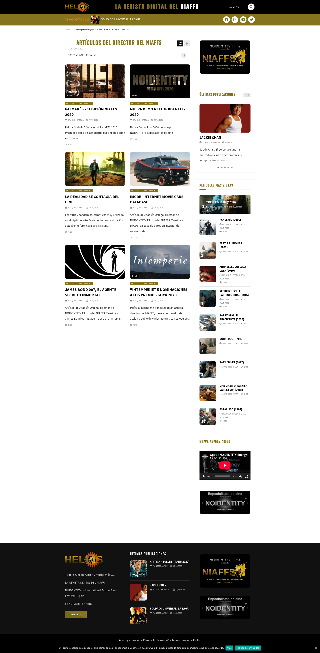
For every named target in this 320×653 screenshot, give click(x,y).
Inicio (67, 29)
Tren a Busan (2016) (221, 202)
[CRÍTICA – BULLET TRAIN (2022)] (138, 568)
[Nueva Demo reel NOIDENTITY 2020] (160, 81)
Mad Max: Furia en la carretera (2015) (233, 388)
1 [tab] (218, 167)
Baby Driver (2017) (232, 362)
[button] (234, 7)
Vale (229, 648)
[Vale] (316, 648)
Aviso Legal (124, 640)
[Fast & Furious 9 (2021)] (208, 250)
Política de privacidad (248, 648)
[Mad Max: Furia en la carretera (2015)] (208, 393)
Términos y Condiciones (168, 640)
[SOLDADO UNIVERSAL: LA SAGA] (138, 615)
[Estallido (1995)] (208, 416)
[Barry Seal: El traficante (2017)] (208, 322)
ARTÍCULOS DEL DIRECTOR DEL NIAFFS (79, 103)
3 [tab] (225, 167)
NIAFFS (157, 7)
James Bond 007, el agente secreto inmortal (90, 292)
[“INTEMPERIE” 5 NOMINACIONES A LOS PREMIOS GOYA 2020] (160, 262)
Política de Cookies (192, 640)
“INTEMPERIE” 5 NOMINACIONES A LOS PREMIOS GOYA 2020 (159, 292)
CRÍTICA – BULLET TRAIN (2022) (170, 561)
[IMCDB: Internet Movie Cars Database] (160, 169)
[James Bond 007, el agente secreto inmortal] (95, 262)
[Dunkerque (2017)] (208, 346)
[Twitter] (251, 19)
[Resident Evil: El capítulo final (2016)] (208, 298)
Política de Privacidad (143, 640)
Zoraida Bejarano (211, 142)
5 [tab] (231, 167)
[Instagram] (235, 19)
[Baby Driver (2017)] (208, 369)
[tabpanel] (225, 133)
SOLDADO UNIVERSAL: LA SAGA (169, 608)
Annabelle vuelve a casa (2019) (233, 268)
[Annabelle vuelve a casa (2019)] (208, 274)
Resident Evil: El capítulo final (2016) (234, 293)
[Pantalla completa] (246, 476)
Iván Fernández (160, 566)
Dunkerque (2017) (232, 339)
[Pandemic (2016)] (208, 227)
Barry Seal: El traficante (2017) (232, 317)
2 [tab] (221, 167)
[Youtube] (243, 19)
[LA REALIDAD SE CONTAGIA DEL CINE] (95, 169)
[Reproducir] (204, 476)
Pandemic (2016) (230, 220)
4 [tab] (228, 167)
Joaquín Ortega (76, 120)
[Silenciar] (240, 476)
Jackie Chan (210, 137)
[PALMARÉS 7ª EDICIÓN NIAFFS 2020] (95, 81)
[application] (225, 465)
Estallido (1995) (231, 409)
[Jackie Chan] (225, 118)
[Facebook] (226, 19)
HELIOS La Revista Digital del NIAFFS (225, 207)
